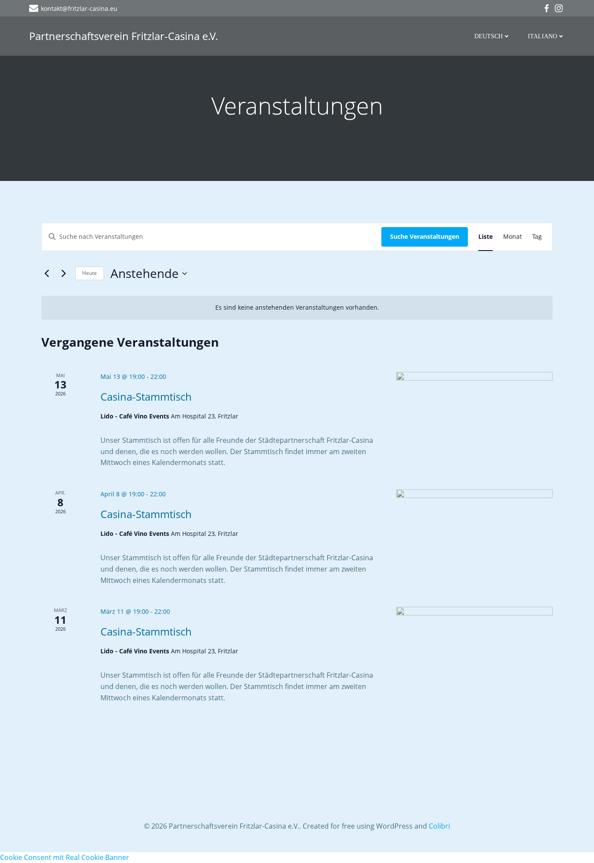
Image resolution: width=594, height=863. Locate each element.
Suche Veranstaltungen (424, 236)
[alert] (297, 308)
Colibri (439, 826)
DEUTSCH (488, 36)
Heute (89, 273)
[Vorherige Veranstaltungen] (46, 273)
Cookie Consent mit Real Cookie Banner (64, 857)
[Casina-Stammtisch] (474, 416)
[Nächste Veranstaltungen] (63, 273)
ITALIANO (542, 36)
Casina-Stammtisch (146, 396)
